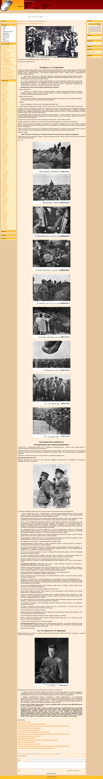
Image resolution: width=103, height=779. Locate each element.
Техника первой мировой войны (8, 65)
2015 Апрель (4, 138)
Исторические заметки (6, 45)
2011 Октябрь (4, 92)
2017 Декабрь (4, 174)
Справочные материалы (8, 31)
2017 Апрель (4, 165)
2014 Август (4, 129)
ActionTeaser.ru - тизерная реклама (8, 22)
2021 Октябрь (5, 226)
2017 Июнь (4, 167)
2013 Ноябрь (4, 119)
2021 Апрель (4, 219)
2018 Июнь (4, 181)
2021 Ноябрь (4, 227)
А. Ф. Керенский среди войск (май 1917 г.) (29, 730)
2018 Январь (4, 175)
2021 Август (4, 224)
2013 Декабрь (4, 120)
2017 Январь (4, 162)
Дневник (30, 11)
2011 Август (4, 90)
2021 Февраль (5, 217)
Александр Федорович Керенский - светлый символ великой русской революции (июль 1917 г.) (44, 746)
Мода (3, 56)
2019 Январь (4, 189)
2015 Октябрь (5, 145)
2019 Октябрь (5, 199)
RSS (36, 8)
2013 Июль (4, 114)
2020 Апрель (4, 206)
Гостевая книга (6, 37)
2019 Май (4, 193)
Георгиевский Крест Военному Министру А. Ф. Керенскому (33, 732)
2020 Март (4, 205)
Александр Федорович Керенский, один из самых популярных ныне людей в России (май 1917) (43, 726)
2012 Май (4, 100)
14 (96, 28)
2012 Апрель (4, 99)
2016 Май (4, 153)
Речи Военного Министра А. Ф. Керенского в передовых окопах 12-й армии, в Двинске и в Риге (43, 734)
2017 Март (4, 164)
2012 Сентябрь (5, 103)
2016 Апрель (4, 152)
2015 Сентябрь (5, 144)
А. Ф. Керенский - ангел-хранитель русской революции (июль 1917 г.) (36, 748)
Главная (26, 11)
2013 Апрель (4, 111)
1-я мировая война (6, 61)
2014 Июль (4, 128)
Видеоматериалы (6, 34)
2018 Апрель (4, 179)
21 (96, 29)
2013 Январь (4, 108)
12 (92, 28)
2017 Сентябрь (5, 171)
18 (90, 29)
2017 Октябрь (5, 172)
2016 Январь (4, 148)
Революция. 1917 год (6, 67)
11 (90, 28)
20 (94, 29)
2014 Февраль (5, 122)
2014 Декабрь (4, 134)
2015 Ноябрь (4, 146)
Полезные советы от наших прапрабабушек (7, 58)
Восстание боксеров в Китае (7, 76)
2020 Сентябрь (5, 211)
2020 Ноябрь (4, 214)
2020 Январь (4, 202)
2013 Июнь (4, 113)
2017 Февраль (5, 163)
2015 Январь (4, 135)
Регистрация (35, 11)
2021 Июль (4, 223)
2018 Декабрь (4, 188)
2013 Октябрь (5, 118)
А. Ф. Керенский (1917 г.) (24, 722)
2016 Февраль (5, 149)
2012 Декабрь (4, 107)
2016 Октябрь (5, 158)
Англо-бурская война (6, 75)
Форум (4, 39)
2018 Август (4, 183)
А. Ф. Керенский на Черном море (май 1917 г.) (30, 736)
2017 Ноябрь (4, 173)
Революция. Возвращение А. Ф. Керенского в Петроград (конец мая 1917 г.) (38, 740)
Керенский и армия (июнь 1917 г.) (27, 742)
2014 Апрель (4, 125)
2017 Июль (4, 169)
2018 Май (4, 180)
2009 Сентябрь (5, 82)
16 (99, 28)
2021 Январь (4, 216)
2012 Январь (4, 95)
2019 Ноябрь (4, 200)
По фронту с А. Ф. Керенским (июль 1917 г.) (29, 744)
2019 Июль (4, 196)
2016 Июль (4, 155)
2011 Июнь (4, 87)
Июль (25, 21)
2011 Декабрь (4, 94)
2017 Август (4, 170)
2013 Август (4, 116)
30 (99, 31)
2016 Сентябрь (5, 157)
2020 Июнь (4, 208)
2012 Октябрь (5, 104)
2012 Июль (4, 101)
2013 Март (4, 110)
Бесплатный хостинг (50, 778)
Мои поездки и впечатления (7, 47)
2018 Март (4, 178)
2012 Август (4, 102)
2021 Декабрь (4, 228)
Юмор (3, 49)
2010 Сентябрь (5, 83)
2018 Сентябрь (5, 184)
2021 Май (4, 220)
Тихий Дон (4, 74)
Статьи (4, 28)
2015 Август (4, 143)
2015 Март (4, 137)
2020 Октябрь (5, 213)
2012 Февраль (5, 96)
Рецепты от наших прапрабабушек (6, 60)
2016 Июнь (4, 154)
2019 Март (4, 191)
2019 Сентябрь (5, 198)
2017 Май (4, 166)
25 (90, 31)
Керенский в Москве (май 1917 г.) (26, 738)
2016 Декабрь (4, 161)
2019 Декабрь (4, 201)
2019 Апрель (4, 192)
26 (92, 31)
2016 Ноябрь (4, 160)
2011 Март (4, 86)
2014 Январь (4, 121)
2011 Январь (4, 84)
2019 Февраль (5, 190)
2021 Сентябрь (5, 225)
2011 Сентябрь (5, 91)
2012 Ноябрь (4, 105)
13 (94, 28)
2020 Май (4, 207)
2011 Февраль (5, 85)
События (4, 50)
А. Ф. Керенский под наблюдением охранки (29, 728)
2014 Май (4, 126)
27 (94, 31)
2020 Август (4, 210)
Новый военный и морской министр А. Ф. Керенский (32, 724)
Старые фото (5, 53)
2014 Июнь (4, 127)
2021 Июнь (4, 222)
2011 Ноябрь (4, 93)
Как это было (4, 46)
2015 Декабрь (4, 147)
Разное (3, 51)
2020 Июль (4, 209)
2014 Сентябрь (5, 130)
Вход (39, 11)
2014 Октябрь (5, 131)
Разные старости (5, 55)
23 (27, 21)
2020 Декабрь (4, 215)
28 (96, 31)
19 (92, 29)
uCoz (56, 778)
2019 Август (4, 197)
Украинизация (5, 68)
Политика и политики (6, 52)
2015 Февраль (5, 136)
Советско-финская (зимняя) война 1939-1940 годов (7, 73)
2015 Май (4, 139)
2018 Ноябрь (4, 187)
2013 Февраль (5, 109)
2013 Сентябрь (5, 117)
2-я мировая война (6, 62)
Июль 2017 (98, 22)
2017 (22, 21)
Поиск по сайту (6, 36)
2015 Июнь (4, 140)
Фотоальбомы (6, 33)
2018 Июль (4, 182)
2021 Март (4, 218)
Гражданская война (6, 69)
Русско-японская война (7, 64)
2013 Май (4, 112)
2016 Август (4, 156)
